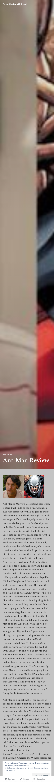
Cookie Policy (10, 770)
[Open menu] (49, 4)
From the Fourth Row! (15, 4)
